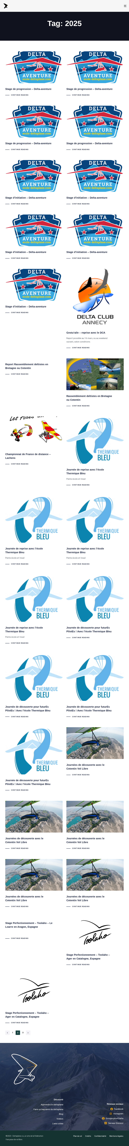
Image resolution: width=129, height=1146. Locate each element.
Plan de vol (77, 1136)
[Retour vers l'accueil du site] (55, 1069)
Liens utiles (57, 1123)
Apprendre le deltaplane (52, 1104)
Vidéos (60, 1119)
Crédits (88, 1136)
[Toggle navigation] (105, 6)
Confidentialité (100, 1136)
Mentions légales (116, 1136)
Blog (61, 1114)
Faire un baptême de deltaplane (48, 1109)
